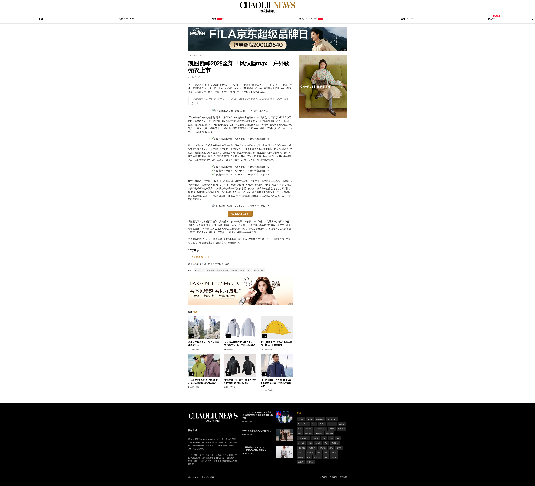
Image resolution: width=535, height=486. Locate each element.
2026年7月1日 (231, 387)
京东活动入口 (321, 428)
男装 (331, 448)
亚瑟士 (341, 424)
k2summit (199, 270)
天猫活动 (329, 433)
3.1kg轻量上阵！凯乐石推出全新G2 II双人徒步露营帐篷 (276, 343)
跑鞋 (326, 457)
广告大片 (301, 443)
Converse (320, 419)
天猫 (299, 433)
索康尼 (300, 452)
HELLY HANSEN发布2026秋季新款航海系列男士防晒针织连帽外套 (276, 383)
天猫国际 (308, 433)
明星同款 (301, 448)
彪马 (310, 443)
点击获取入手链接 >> (240, 213)
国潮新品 (341, 428)
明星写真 (335, 443)
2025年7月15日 (194, 77)
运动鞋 (334, 457)
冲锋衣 (332, 428)
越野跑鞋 (317, 457)
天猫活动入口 (303, 438)
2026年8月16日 (194, 349)
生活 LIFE (405, 19)
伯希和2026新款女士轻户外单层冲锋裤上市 (203, 343)
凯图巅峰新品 (222, 270)
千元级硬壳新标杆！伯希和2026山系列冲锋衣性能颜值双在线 (203, 381)
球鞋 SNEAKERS (310, 19)
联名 (326, 452)
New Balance (303, 424)
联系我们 (333, 477)
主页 (189, 55)
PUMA (322, 424)
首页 (41, 19)
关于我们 (323, 477)
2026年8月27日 (249, 421)
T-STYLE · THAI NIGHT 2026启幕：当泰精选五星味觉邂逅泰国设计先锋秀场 (257, 415)
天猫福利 (315, 438)
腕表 (308, 457)
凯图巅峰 (210, 270)
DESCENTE (332, 419)
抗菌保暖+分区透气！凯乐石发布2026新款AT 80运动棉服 (240, 381)
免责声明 (343, 477)
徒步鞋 (318, 443)
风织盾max (258, 270)
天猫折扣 (319, 433)
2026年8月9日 (231, 349)
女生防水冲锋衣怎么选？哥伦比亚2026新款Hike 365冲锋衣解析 (239, 343)
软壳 (249, 270)
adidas (300, 419)
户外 (201, 55)
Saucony (331, 424)
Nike (314, 424)
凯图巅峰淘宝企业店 (202, 257)
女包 (324, 438)
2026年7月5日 (267, 349)
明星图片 (312, 448)
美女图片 (310, 452)
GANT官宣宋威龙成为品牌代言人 (256, 430)
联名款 (334, 452)
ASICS (309, 419)
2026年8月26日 (249, 434)
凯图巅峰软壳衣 (237, 270)
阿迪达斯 (310, 462)
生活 (195, 55)
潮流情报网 (210, 477)
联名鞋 (300, 457)
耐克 (319, 452)
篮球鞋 (339, 448)
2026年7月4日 (194, 387)
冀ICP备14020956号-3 (196, 477)
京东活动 (308, 428)
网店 (491, 18)
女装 (331, 438)
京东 (299, 428)
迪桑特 (300, 462)
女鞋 (338, 438)
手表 (326, 443)
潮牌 (216, 19)
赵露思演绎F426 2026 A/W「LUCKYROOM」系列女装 (254, 448)
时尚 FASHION (126, 19)
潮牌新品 (322, 448)
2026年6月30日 (267, 390)
